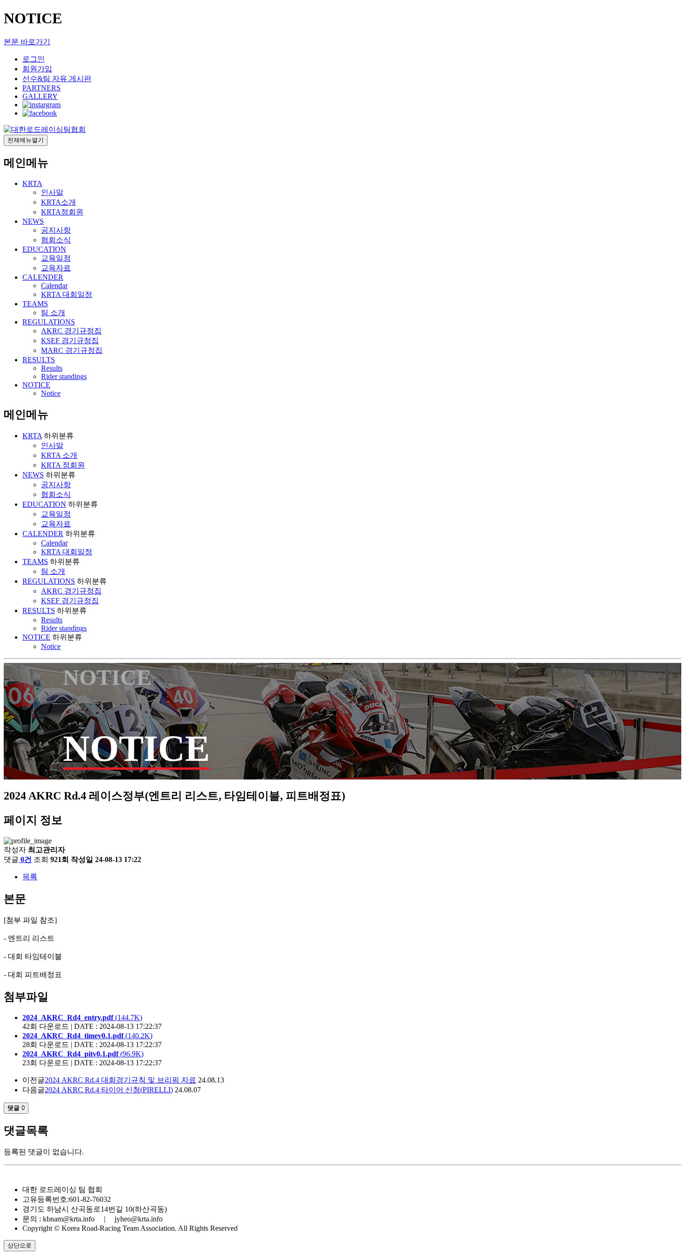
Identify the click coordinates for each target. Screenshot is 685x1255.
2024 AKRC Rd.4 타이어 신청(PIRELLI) (109, 1090)
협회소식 (56, 240)
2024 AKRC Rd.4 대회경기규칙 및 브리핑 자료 (120, 1080)
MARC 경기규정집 (72, 350)
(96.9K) (83, 1054)
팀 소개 (53, 313)
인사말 (52, 192)
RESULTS (38, 360)
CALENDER (42, 277)
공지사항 (56, 230)
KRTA (32, 183)
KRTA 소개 (59, 455)
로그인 (33, 59)
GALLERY (40, 96)
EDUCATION (44, 249)
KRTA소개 (58, 202)
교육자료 (56, 268)
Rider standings (64, 376)
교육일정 (56, 258)
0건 (26, 859)
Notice (51, 393)
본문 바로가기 (27, 42)
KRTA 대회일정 (66, 294)
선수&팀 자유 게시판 (56, 79)
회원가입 (37, 69)
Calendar (54, 286)
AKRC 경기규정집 (71, 331)
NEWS (33, 221)
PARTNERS (41, 88)
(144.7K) (82, 1017)
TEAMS (35, 304)
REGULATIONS (48, 322)
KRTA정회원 (62, 212)
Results (51, 368)
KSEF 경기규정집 (70, 341)
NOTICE (36, 385)
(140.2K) (87, 1036)
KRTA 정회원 (63, 465)
